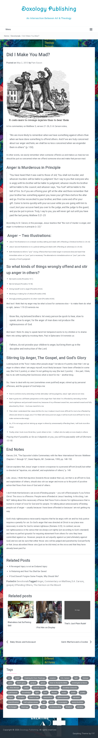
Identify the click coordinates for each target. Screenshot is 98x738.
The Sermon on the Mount (47, 585)
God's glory (21, 683)
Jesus (26, 688)
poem (73, 692)
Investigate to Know (79, 683)
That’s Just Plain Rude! (75, 623)
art (9, 678)
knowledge (26, 692)
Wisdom (69, 707)
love (45, 692)
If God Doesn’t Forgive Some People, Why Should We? (34, 576)
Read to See (34, 697)
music (64, 692)
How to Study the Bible (58, 683)
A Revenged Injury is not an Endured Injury (28, 566)
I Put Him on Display (45, 627)
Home (6, 36)
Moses (54, 692)
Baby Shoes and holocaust (23, 642)
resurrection (47, 697)
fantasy (85, 678)
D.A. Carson (78, 581)
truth (43, 707)
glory (10, 683)
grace (43, 683)
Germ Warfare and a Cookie (74, 642)
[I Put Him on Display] (49, 612)
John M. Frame (38, 688)
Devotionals (16, 36)
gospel (9, 585)
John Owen (53, 688)
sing (51, 702)
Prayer (10, 697)
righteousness (62, 697)
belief (17, 678)
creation (53, 678)
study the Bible (77, 702)
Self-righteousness (31, 702)
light (37, 692)
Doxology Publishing (49, 8)
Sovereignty (62, 702)
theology (24, 707)
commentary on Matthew (23, 126)
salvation (76, 697)
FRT (93, 733)
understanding (55, 707)
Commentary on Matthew (58, 581)
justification (12, 692)
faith (76, 678)
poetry (82, 692)
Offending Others (23, 585)
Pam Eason (36, 63)
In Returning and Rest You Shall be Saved (27, 571)
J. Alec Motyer (13, 688)
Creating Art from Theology (34, 678)
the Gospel (12, 707)
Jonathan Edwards (70, 688)
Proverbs (21, 697)
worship (80, 707)
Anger (40, 581)
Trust (35, 707)
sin (44, 702)
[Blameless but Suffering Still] (21, 609)
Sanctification (13, 702)
